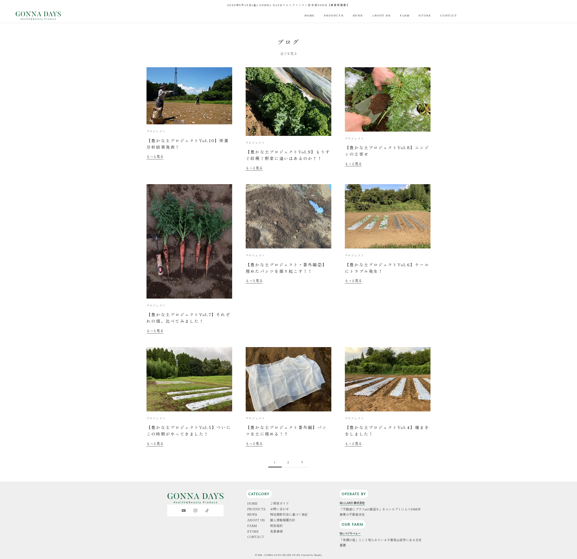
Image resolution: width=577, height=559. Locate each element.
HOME (310, 15)
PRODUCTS (334, 15)
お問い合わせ (279, 509)
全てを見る (288, 53)
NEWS (358, 15)
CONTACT (448, 15)
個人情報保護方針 (282, 520)
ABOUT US (381, 15)
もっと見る (155, 156)
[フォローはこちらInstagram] (195, 510)
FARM (405, 15)
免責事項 (276, 531)
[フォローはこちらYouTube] (183, 510)
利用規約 (276, 525)
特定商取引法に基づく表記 (289, 514)
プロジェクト (156, 131)
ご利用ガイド (279, 503)
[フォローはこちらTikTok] (207, 510)
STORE (425, 15)
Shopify (318, 555)
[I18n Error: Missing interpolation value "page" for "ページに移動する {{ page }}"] (302, 462)
